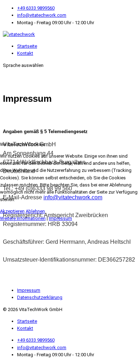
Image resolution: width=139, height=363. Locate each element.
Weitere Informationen (23, 218)
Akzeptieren (12, 211)
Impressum (60, 218)
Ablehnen (35, 211)
